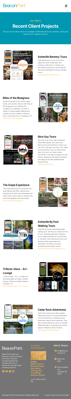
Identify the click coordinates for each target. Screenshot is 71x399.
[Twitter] (7, 371)
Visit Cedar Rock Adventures (48, 330)
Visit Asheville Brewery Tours (49, 75)
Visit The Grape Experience (13, 201)
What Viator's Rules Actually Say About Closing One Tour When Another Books (38, 369)
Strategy (34, 362)
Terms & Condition (62, 395)
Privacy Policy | (50, 395)
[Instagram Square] (10, 371)
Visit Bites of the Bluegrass (13, 118)
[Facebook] (3, 371)
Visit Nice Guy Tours (45, 164)
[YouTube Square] (13, 371)
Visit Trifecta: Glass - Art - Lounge (15, 286)
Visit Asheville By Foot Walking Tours (51, 249)
